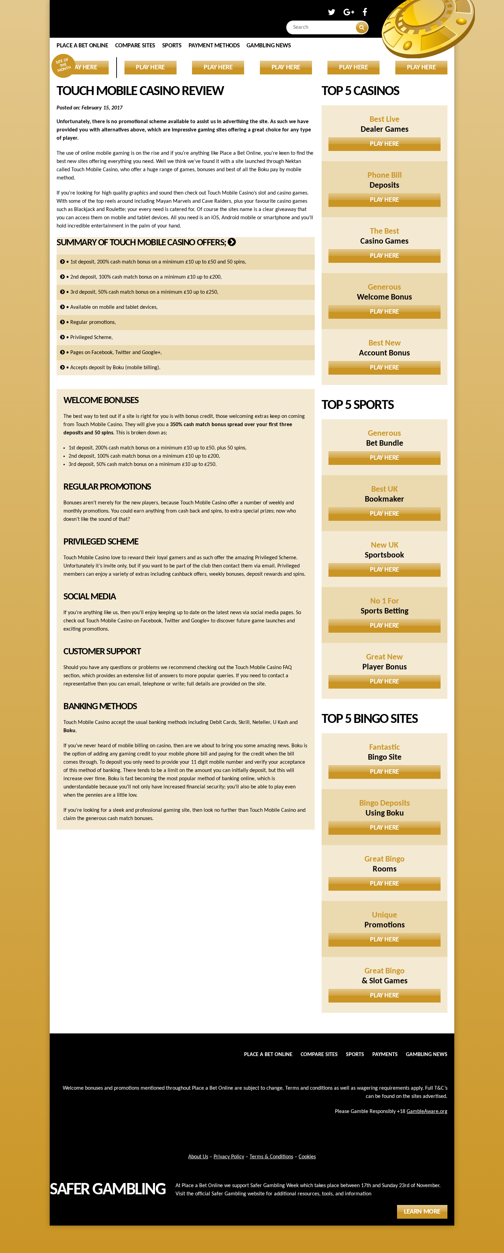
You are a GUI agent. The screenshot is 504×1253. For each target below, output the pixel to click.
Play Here (384, 144)
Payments (385, 1054)
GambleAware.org (427, 1111)
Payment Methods (214, 46)
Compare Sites (135, 46)
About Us (198, 1157)
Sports (172, 46)
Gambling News (269, 46)
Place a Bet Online (82, 46)
